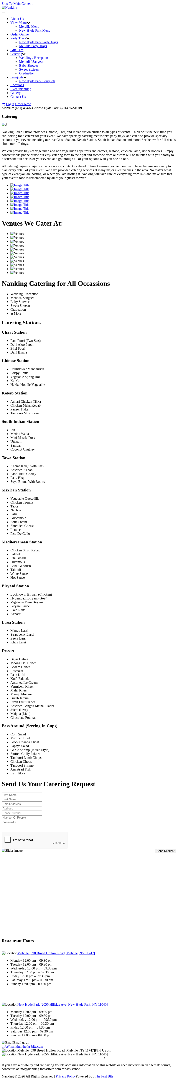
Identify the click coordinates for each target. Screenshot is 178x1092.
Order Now (23, 104)
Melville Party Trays (33, 46)
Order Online (19, 34)
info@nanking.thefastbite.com (22, 1046)
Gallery (15, 93)
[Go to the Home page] (9, 7)
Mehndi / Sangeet (31, 61)
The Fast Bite (104, 1076)
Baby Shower (28, 65)
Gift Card (16, 50)
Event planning (20, 89)
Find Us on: (103, 1050)
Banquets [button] (16, 77)
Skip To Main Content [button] (17, 3)
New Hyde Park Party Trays (38, 42)
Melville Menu (29, 26)
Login (10, 104)
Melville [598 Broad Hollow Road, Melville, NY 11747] (56, 953)
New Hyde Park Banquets (37, 81)
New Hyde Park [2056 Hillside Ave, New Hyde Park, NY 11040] (62, 1004)
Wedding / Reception (33, 58)
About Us (17, 19)
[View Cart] (3, 104)
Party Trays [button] (18, 38)
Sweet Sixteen (29, 69)
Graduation (27, 73)
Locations (17, 85)
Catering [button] (16, 54)
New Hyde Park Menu (34, 30)
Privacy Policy (66, 1076)
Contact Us (18, 97)
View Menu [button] (18, 22)
